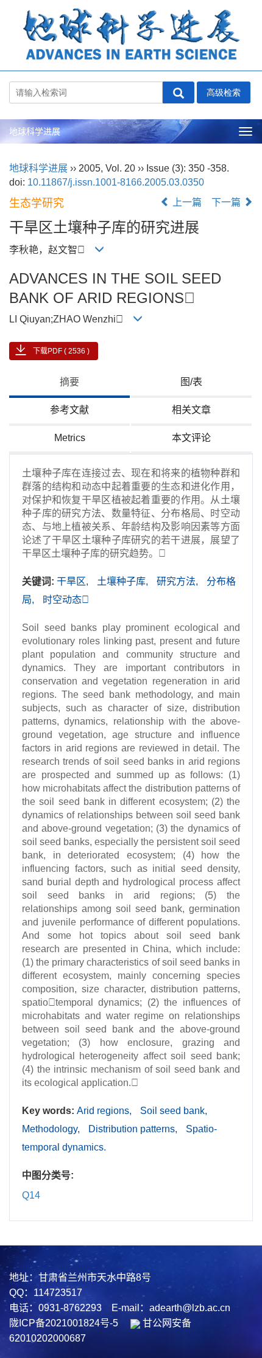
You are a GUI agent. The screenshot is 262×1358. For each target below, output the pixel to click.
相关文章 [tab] (191, 410)
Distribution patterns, (134, 1129)
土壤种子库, (123, 581)
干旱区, (74, 581)
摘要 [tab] (69, 382)
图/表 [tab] (191, 382)
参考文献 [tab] (69, 410)
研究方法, (178, 581)
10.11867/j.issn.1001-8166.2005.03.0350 (115, 182)
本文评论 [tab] (191, 438)
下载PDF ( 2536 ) (61, 351)
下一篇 (227, 202)
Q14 (31, 1195)
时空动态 (66, 599)
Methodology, (52, 1129)
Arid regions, (105, 1111)
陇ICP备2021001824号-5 (63, 1323)
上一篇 (186, 202)
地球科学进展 (34, 131)
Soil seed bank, (173, 1111)
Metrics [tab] (69, 438)
